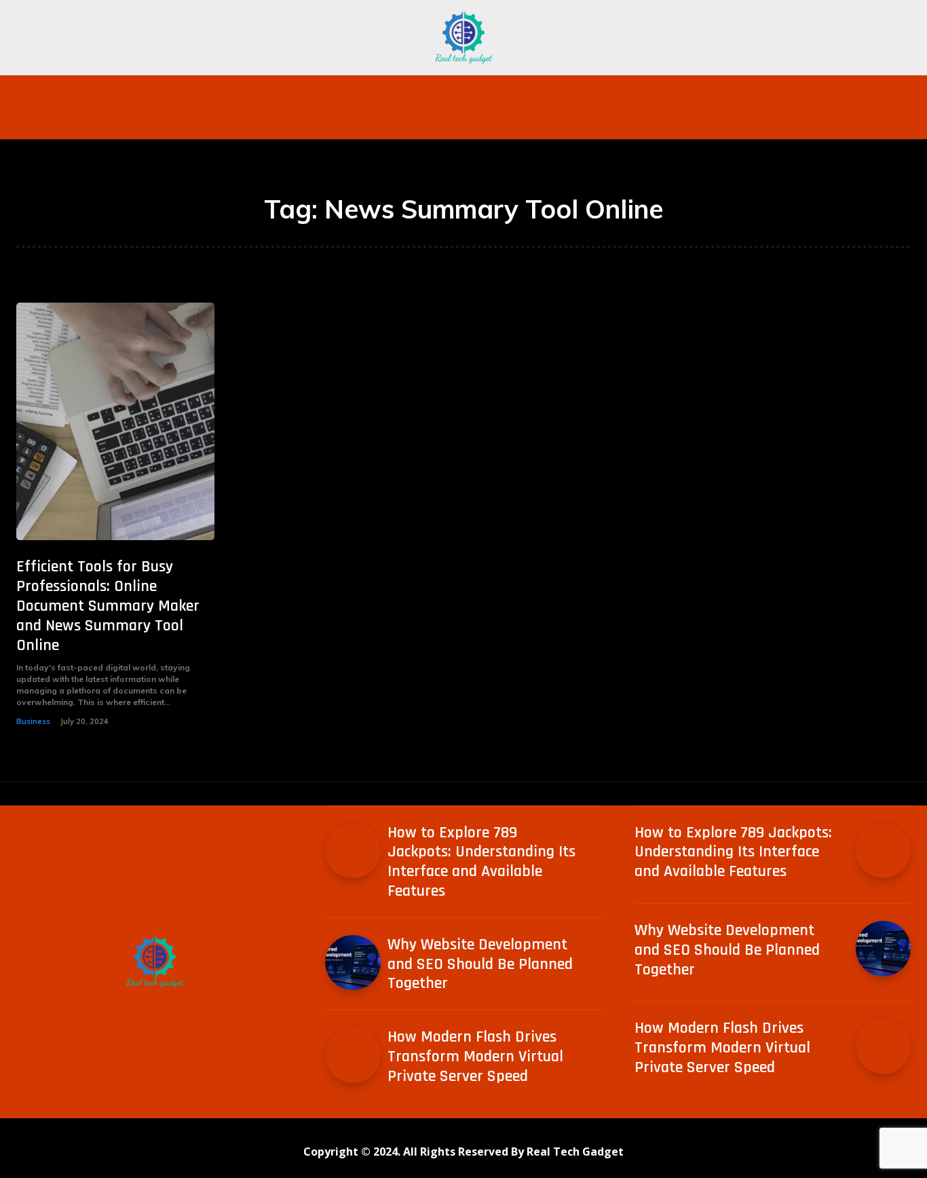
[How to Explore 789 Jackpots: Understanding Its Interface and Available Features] (352, 850)
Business (33, 721)
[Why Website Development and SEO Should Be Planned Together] (352, 962)
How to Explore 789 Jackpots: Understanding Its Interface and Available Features (481, 861)
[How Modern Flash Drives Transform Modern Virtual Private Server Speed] (352, 1054)
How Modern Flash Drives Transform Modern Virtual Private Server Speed (475, 1056)
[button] (728, 91)
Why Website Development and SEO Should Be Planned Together (480, 964)
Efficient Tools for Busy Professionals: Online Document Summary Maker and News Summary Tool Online (108, 605)
